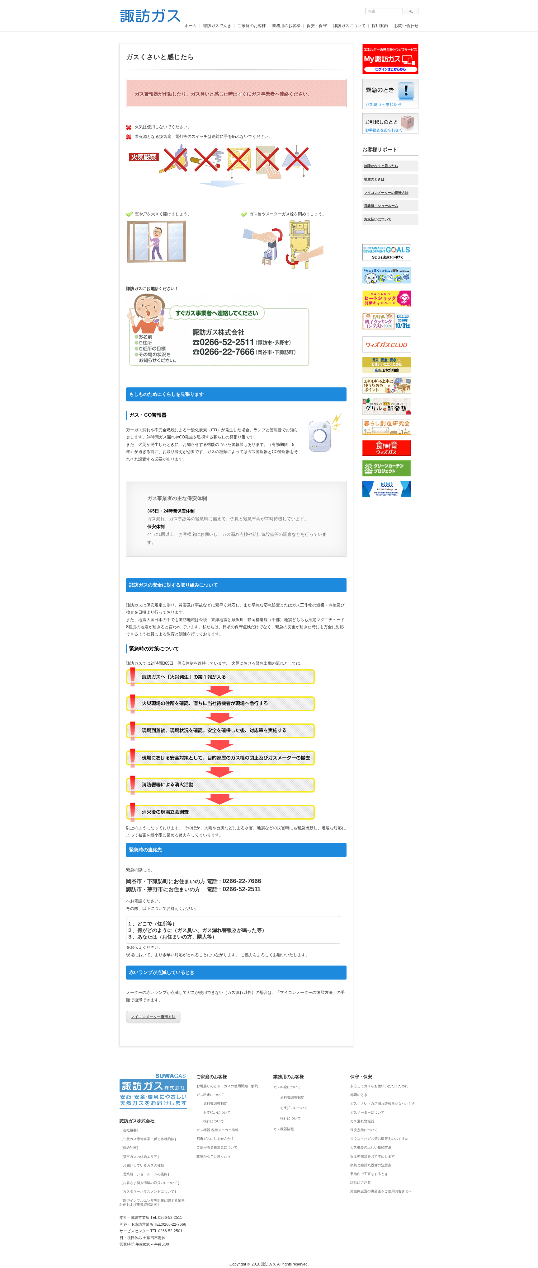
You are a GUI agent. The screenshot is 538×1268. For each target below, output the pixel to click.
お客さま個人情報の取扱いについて (150, 1183)
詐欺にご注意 (360, 1182)
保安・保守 (317, 25)
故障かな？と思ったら (381, 166)
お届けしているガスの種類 (143, 1165)
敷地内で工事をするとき (369, 1174)
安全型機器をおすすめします (372, 1156)
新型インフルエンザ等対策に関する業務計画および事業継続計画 (152, 1202)
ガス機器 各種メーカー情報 (217, 1130)
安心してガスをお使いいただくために (379, 1086)
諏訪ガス (268, 1264)
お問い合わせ (406, 25)
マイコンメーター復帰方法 (153, 1017)
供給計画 (130, 1147)
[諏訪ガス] (150, 19)
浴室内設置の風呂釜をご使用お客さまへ (381, 1191)
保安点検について (364, 1130)
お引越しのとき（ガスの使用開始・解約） (229, 1086)
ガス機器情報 (283, 1129)
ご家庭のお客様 (252, 25)
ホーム (191, 25)
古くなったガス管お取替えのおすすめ (379, 1138)
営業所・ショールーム (381, 206)
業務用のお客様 (286, 25)
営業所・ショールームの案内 (145, 1174)
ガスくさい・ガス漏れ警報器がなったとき (382, 1103)
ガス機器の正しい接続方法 (370, 1147)
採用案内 (380, 25)
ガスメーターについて (367, 1112)
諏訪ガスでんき (217, 25)
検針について (213, 1121)
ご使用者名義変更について (217, 1147)
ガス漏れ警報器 (362, 1121)
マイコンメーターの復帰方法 (386, 192)
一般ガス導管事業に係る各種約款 (148, 1139)
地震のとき (358, 1095)
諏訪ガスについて (349, 25)
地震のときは (374, 179)
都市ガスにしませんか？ (215, 1138)
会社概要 (130, 1130)
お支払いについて (377, 219)
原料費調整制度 (215, 1103)
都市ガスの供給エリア (140, 1156)
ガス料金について (210, 1095)
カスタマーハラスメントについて (148, 1191)
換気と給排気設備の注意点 (370, 1165)
